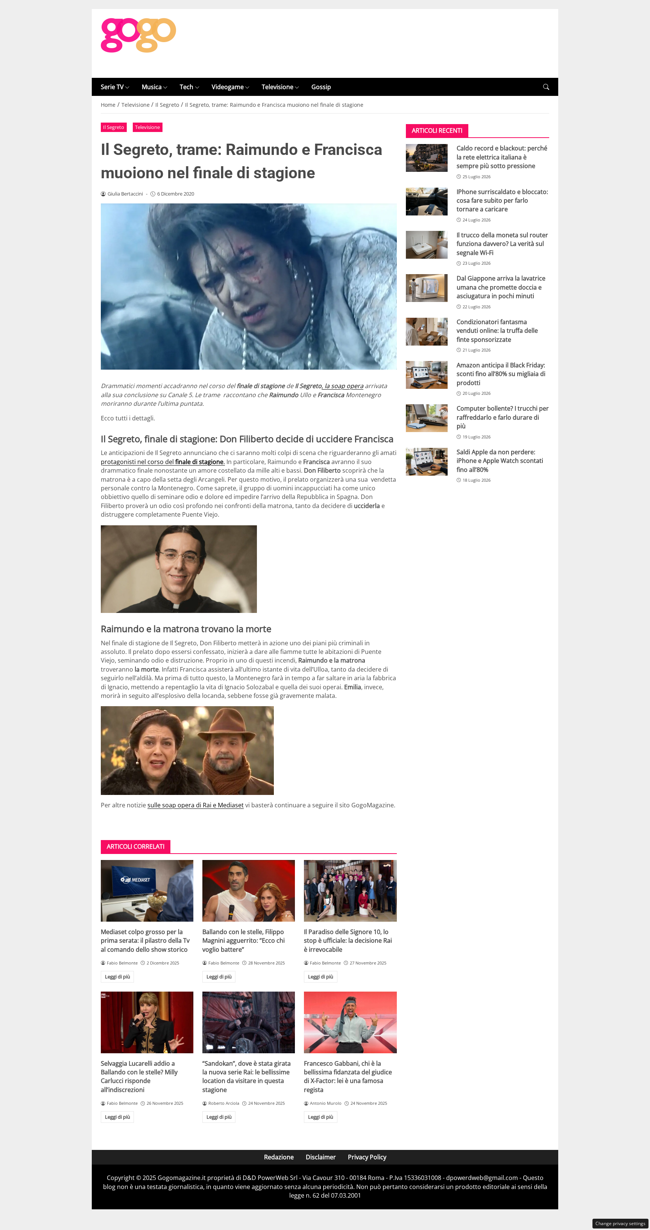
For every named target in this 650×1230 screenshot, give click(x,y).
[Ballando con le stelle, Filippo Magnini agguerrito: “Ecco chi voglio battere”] (248, 891)
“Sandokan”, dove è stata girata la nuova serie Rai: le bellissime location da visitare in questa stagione (246, 1076)
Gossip (321, 87)
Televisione (277, 87)
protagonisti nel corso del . (163, 462)
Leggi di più (117, 976)
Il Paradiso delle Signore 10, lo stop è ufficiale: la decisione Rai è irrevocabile (348, 941)
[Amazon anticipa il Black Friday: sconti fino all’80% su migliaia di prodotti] (427, 375)
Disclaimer (321, 1157)
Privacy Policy (367, 1157)
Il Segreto (113, 127)
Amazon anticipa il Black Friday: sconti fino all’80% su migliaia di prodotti (501, 374)
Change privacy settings (620, 1223)
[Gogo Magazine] (138, 43)
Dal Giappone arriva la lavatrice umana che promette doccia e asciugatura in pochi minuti (501, 287)
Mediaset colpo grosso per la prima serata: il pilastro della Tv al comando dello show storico (145, 941)
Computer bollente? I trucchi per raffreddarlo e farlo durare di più (503, 417)
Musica (152, 87)
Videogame (228, 87)
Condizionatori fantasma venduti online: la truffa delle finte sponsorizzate (497, 331)
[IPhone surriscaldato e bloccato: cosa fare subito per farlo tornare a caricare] (427, 201)
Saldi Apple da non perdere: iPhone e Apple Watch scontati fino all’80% (500, 461)
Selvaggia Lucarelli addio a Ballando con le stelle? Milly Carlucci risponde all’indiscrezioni (139, 1076)
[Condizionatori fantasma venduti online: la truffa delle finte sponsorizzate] (427, 332)
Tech (186, 87)
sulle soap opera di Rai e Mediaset (195, 805)
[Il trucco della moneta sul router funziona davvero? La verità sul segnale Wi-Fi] (427, 245)
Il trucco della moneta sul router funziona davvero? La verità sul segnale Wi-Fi (502, 244)
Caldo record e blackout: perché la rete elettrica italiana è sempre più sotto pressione (502, 157)
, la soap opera (342, 386)
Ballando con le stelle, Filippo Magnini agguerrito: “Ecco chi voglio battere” (243, 941)
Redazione (279, 1157)
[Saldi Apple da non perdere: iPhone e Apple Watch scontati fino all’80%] (427, 462)
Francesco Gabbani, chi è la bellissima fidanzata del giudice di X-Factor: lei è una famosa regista (348, 1076)
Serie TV (112, 87)
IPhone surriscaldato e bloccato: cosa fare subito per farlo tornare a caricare (502, 201)
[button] (546, 87)
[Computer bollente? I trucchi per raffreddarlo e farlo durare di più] (427, 418)
